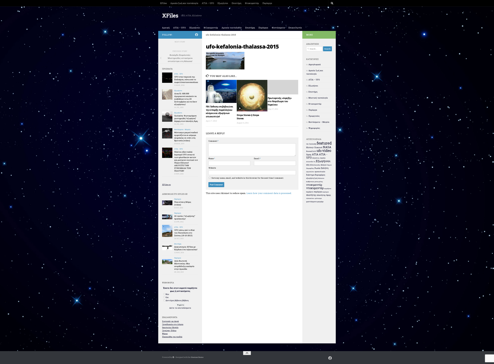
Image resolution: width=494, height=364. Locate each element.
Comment (213, 141)
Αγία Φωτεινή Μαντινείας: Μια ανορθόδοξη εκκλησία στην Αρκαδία (184, 265)
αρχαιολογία (320, 171)
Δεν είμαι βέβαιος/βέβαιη (177, 300)
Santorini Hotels (170, 327)
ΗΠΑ (308, 165)
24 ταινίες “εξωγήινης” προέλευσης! (184, 217)
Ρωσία (317, 168)
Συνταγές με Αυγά (170, 321)
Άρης (308, 154)
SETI (314, 151)
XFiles (163, 3)
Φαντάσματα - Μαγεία (182, 129)
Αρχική (166, 27)
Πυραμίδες (310, 168)
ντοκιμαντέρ (314, 184)
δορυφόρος (320, 174)
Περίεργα (267, 3)
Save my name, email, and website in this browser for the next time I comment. (247, 178)
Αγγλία (322, 158)
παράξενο (309, 192)
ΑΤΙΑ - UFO (178, 74)
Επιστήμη (236, 3)
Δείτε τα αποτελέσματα (180, 308)
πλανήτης (311, 195)
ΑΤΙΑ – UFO (208, 3)
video (326, 150)
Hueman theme (197, 357)
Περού (329, 165)
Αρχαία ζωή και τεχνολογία (184, 3)
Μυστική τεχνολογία (318, 97)
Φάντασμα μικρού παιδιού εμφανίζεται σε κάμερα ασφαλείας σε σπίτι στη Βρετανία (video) (186, 136)
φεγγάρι (320, 202)
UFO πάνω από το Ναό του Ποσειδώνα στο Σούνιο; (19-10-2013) (184, 233)
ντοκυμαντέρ (315, 188)
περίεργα (318, 192)
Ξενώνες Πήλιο (169, 330)
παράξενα (327, 188)
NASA (327, 147)
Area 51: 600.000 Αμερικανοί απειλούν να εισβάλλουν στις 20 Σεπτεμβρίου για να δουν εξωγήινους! (185, 99)
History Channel (314, 147)
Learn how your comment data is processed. (269, 193)
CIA (307, 144)
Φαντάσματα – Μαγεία (318, 122)
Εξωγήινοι (223, 3)
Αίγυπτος (316, 158)
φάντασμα (318, 198)
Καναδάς (317, 165)
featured (324, 143)
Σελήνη (324, 168)
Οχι (167, 297)
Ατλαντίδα (309, 162)
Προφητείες (314, 116)
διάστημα (310, 175)
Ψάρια (165, 333)
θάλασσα (321, 178)
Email (257, 158)
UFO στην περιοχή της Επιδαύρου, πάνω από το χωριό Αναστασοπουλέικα (186, 79)
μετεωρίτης (319, 182)
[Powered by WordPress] (173, 357)
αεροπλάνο (310, 172)
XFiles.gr (166, 184)
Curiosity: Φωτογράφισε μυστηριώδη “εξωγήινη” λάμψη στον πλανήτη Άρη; (186, 118)
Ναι (167, 294)
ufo (319, 150)
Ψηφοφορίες (314, 128)
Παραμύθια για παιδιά (172, 336)
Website (212, 168)
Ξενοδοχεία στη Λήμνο (172, 324)
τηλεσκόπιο (310, 198)
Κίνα (312, 165)
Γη (314, 162)
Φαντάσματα (278, 27)
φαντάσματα (311, 201)
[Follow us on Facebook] (196, 34)
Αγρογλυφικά (314, 64)
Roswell (309, 151)
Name (211, 158)
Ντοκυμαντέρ (252, 3)
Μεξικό (324, 165)
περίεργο (325, 192)
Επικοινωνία (295, 27)
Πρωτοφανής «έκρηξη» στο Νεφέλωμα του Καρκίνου (280, 101)
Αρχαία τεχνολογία (232, 27)
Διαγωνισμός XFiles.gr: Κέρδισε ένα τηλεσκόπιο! (185, 248)
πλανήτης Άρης (324, 195)
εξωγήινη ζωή (311, 178)
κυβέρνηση (310, 182)
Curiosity (312, 144)
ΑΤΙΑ (315, 154)
